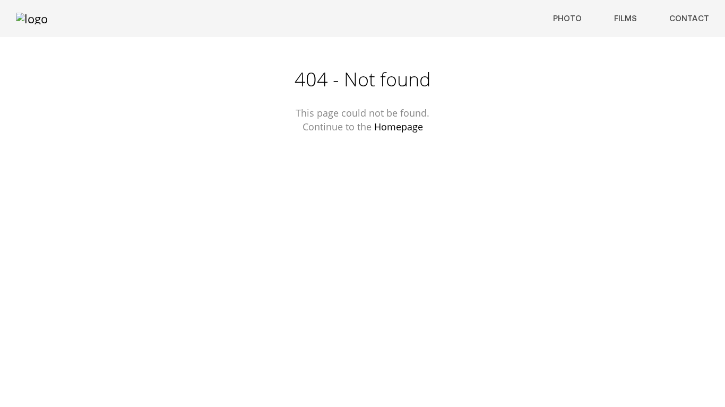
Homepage (398, 126)
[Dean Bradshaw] (32, 18)
